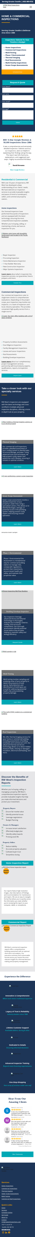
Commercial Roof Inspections (11, 1199)
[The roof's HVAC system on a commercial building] (17, 720)
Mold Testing (11, 52)
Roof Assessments (13, 60)
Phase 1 (8, 55)
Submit (18, 122)
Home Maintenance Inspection (14, 261)
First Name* (6, 86)
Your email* (6, 101)
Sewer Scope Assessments (10, 1194)
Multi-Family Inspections (16, 63)
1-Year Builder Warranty (12, 264)
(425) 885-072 (27, 1)
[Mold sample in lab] (17, 661)
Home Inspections (13, 47)
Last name (5, 94)
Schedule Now (17, 72)
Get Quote (5, 1215)
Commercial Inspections (15, 50)
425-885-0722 (6, 1230)
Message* (5, 109)
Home (3, 1208)
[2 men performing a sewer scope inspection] (17, 484)
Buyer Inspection (9, 255)
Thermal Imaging (12, 57)
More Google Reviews (17, 170)
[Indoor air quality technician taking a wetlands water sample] (17, 541)
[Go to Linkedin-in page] (6, 1232)
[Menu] (31, 7)
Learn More (17, 467)
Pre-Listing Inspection (11, 258)
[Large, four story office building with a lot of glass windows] (17, 326)
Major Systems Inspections (13, 269)
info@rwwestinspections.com (11, 1222)
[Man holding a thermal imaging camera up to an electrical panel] (17, 430)
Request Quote (17, 375)
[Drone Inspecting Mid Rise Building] (17, 599)
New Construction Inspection (13, 267)
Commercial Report (17, 922)
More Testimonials (17, 1154)
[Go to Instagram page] (3, 1232)
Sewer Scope (11, 65)
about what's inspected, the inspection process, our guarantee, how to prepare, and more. (17, 276)
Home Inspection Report (17, 863)
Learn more (6, 362)
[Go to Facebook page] (9, 1232)
